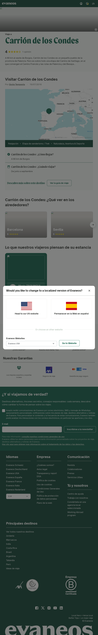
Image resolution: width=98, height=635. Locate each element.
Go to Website (69, 343)
